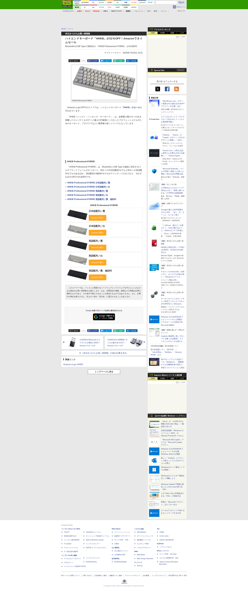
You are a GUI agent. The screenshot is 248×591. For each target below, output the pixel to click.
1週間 (172, 33)
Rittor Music (116, 529)
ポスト (76, 61)
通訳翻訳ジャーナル (144, 540)
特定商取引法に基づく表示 (177, 575)
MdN (136, 551)
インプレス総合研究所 (71, 540)
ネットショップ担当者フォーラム (97, 536)
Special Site (159, 70)
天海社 (162, 532)
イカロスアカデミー (144, 548)
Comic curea (164, 536)
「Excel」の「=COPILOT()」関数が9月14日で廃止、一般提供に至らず (173, 423)
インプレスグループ (159, 575)
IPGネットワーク (163, 551)
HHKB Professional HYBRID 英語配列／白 (87, 195)
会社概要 (146, 575)
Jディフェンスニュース (145, 536)
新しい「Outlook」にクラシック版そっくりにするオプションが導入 (172, 460)
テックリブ (138, 562)
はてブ (108, 61)
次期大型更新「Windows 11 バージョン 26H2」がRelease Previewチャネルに (172, 433)
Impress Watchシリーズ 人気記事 (168, 375)
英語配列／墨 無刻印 (100, 270)
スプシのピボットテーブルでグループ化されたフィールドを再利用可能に (172, 119)
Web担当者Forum (70, 536)
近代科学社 (115, 558)
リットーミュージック (122, 532)
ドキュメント (139, 11)
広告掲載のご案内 (100, 575)
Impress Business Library (95, 540)
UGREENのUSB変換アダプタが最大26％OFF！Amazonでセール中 (117, 343)
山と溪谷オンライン (121, 551)
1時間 (153, 33)
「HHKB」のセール (130, 107)
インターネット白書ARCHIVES (75, 566)
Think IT (66, 532)
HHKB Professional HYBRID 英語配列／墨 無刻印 (91, 199)
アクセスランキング (162, 29)
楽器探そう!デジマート (122, 536)
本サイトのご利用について (70, 575)
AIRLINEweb (141, 532)
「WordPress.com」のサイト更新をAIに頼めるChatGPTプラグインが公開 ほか (173, 103)
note (120, 61)
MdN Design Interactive (145, 558)
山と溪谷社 (115, 548)
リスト (83, 61)
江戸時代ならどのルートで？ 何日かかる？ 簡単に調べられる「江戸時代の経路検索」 (173, 190)
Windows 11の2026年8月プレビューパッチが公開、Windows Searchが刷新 (172, 451)
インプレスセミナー (93, 544)
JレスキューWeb (143, 544)
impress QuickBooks (167, 540)
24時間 (162, 33)
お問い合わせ (87, 575)
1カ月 (182, 33)
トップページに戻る (104, 372)
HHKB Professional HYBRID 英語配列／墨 (87, 191)
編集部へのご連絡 (116, 575)
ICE (158, 529)
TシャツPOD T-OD (121, 540)
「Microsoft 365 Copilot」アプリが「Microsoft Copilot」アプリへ (172, 442)
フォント (164, 11)
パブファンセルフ (166, 547)
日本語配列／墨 (97, 211)
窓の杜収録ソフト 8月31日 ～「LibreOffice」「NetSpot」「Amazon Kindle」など (166, 352)
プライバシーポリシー (132, 575)
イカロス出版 (139, 529)
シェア (95, 61)
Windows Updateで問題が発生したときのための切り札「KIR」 (172, 486)
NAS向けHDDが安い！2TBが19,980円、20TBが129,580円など (172, 249)
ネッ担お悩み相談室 (71, 551)
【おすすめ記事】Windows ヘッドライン (169, 416)
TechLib (139, 566)
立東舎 (116, 544)
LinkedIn (133, 61)
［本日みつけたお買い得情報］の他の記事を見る (104, 353)
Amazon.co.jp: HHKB (73, 364)
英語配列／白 (96, 255)
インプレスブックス (93, 558)
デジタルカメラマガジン (72, 558)
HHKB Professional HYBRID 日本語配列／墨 (88, 183)
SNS (148, 11)
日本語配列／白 (97, 226)
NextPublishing (91, 562)
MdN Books (141, 555)
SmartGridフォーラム (93, 532)
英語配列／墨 (96, 241)
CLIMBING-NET (119, 555)
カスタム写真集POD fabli (169, 558)
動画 (155, 11)
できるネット (68, 562)
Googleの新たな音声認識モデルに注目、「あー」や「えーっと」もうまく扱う (172, 212)
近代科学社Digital (120, 562)
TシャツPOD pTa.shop (168, 554)
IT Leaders (67, 544)
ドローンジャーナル (71, 548)
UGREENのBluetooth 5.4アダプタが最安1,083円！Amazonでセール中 (90, 343)
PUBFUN (160, 544)
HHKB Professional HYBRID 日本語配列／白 (88, 187)
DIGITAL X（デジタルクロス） (96, 548)
